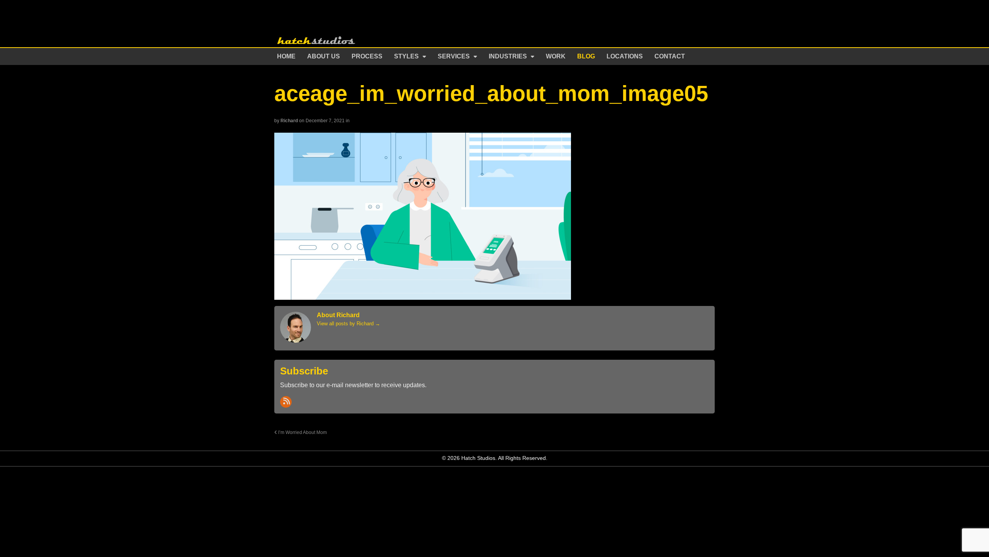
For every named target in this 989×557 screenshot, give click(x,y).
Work (556, 56)
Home (286, 56)
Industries (508, 56)
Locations (625, 56)
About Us (323, 56)
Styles (406, 56)
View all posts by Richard (348, 323)
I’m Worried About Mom (302, 432)
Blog (586, 56)
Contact (669, 56)
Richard (289, 120)
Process (367, 56)
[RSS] (286, 402)
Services (454, 56)
